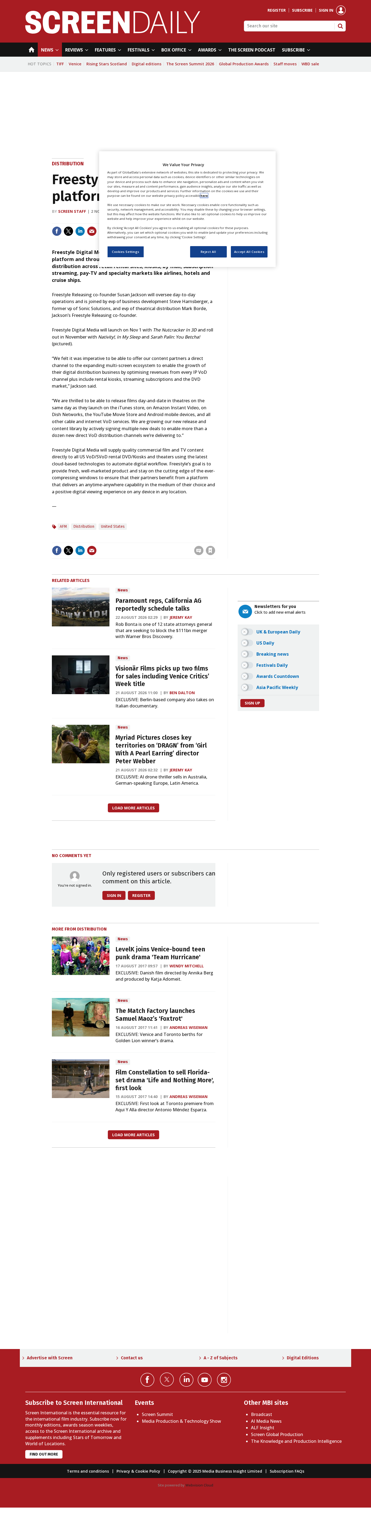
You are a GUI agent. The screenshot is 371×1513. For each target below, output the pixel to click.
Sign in (326, 10)
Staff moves (285, 63)
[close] (214, 539)
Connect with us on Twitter (167, 1379)
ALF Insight (262, 1428)
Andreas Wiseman (188, 1027)
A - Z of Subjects (221, 1357)
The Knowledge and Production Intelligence (296, 1441)
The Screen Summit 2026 (190, 63)
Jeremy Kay (180, 617)
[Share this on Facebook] (57, 231)
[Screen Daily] (112, 32)
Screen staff (72, 211)
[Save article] (210, 550)
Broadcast (261, 1414)
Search (340, 26)
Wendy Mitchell (186, 965)
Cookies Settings (125, 252)
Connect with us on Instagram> (224, 1380)
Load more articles (133, 807)
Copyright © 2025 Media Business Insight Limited (215, 1471)
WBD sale (310, 63)
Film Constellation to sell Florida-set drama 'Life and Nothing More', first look (164, 1080)
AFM (63, 526)
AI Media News (266, 1421)
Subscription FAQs (287, 1471)
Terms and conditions (88, 1471)
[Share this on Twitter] (68, 231)
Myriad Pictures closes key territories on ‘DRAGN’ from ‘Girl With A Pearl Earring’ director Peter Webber (161, 749)
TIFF (60, 63)
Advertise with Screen (50, 1357)
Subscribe (302, 10)
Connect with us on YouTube (205, 1380)
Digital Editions (303, 1357)
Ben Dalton (182, 692)
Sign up (252, 703)
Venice (75, 63)
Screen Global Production (277, 1434)
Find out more (44, 1454)
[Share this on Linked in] (80, 231)
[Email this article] (92, 231)
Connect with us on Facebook (147, 1380)
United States (113, 526)
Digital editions (146, 63)
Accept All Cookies (249, 252)
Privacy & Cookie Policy (138, 1471)
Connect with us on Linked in (186, 1380)
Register (277, 10)
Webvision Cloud (199, 1485)
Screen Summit (157, 1414)
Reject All (208, 252)
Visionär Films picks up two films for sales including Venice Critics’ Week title (162, 676)
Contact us (132, 1357)
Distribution (68, 164)
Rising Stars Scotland (106, 63)
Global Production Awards (244, 63)
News (123, 590)
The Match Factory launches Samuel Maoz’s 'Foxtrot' (155, 1014)
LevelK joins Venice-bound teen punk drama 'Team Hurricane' (160, 953)
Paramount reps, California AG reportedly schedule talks (158, 604)
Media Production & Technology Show (181, 1421)
